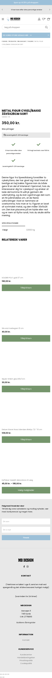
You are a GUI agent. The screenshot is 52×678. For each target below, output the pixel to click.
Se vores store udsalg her (16, 35)
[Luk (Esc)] (1, 674)
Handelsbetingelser (26, 657)
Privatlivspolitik (26, 660)
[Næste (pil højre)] (3, 677)
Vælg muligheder (26, 490)
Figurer (30, 41)
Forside (4, 41)
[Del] (3, 674)
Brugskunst (22, 41)
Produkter (12, 41)
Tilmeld (26, 538)
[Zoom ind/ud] (8, 674)
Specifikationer (10, 223)
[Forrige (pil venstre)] (1, 677)
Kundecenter (26, 654)
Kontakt (26, 640)
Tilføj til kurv (26, 287)
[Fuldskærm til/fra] (6, 674)
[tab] (13, 223)
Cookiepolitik (26, 663)
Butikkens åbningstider (26, 622)
